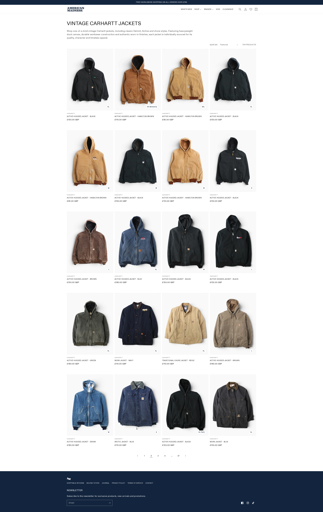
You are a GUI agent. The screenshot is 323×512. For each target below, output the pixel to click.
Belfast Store (93, 483)
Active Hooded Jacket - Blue (128, 279)
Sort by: (214, 45)
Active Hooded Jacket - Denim (81, 442)
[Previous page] (137, 456)
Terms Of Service (135, 483)
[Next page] (185, 456)
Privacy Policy (118, 483)
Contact (149, 483)
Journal (105, 483)
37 (179, 456)
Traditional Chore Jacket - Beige (178, 361)
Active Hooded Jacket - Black (81, 116)
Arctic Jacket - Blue (124, 442)
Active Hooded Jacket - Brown (82, 279)
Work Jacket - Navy (124, 361)
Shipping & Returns (75, 483)
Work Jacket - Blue (219, 442)
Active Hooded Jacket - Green (81, 361)
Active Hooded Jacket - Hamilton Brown (134, 116)
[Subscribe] (109, 503)
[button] (240, 9)
